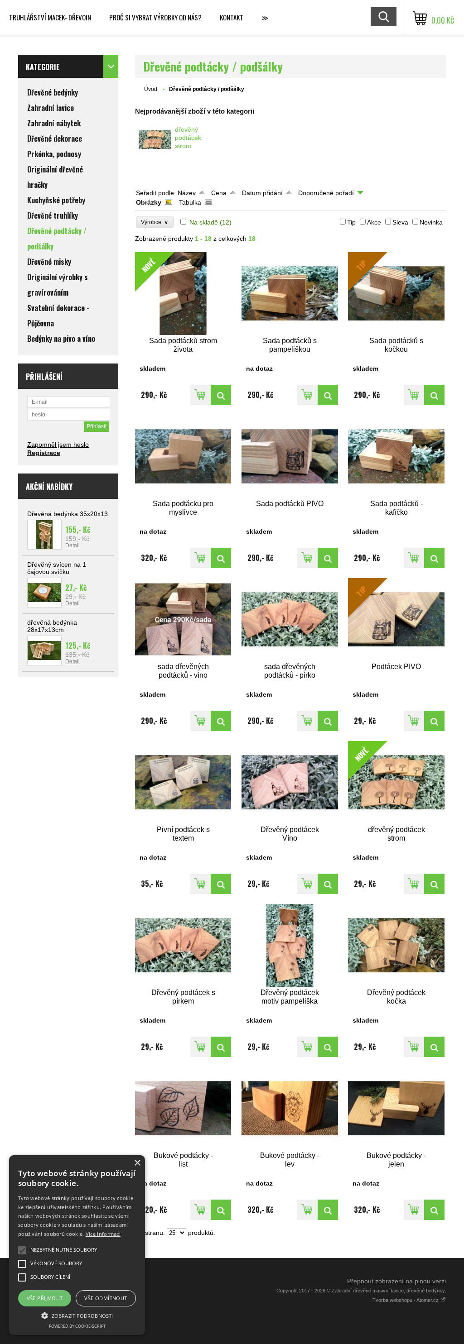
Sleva (400, 222)
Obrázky (148, 202)
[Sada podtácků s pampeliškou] (290, 293)
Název (187, 192)
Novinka (431, 222)
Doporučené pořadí (326, 192)
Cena (219, 192)
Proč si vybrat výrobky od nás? (155, 17)
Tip (351, 222)
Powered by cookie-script (77, 1326)
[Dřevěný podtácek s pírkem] (183, 945)
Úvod (150, 89)
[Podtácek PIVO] (434, 721)
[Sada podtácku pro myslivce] (183, 456)
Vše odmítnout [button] (105, 1298)
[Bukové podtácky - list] (183, 1108)
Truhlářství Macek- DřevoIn (50, 17)
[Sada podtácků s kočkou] (434, 395)
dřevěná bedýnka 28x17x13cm (52, 626)
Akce (374, 222)
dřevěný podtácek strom (188, 137)
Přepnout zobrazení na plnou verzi (396, 1281)
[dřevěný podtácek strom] (155, 139)
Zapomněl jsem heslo (58, 444)
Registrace (43, 452)
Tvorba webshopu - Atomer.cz (406, 1300)
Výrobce (155, 222)
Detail (72, 545)
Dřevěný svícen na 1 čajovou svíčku (56, 568)
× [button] (137, 1163)
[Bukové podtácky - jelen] (396, 1108)
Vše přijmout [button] (45, 1298)
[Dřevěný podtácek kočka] (396, 945)
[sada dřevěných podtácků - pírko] (290, 619)
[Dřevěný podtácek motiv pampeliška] (290, 945)
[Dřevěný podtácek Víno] (290, 782)
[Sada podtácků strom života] (221, 395)
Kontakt (231, 17)
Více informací (103, 1233)
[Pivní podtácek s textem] (183, 782)
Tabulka (190, 202)
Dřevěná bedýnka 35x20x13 (67, 513)
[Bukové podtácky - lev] (290, 1108)
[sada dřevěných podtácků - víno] (183, 619)
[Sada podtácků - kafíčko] (396, 456)
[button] (77, 1315)
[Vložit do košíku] (200, 395)
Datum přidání (262, 192)
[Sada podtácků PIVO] (290, 456)
